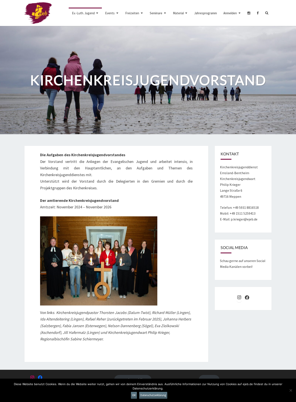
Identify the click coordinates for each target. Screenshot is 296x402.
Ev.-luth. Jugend (83, 13)
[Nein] (290, 390)
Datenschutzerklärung (153, 395)
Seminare (156, 13)
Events (110, 13)
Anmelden (230, 13)
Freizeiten (132, 13)
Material (178, 13)
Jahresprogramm (205, 13)
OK (134, 395)
